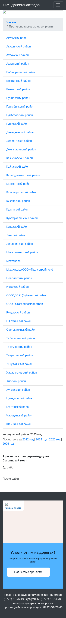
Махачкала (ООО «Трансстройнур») (29, 269)
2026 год (8, 443)
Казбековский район (19, 158)
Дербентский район (19, 140)
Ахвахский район (17, 55)
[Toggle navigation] (58, 4)
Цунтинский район (18, 406)
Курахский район (17, 226)
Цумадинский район (19, 398)
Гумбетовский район (19, 115)
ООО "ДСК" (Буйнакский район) (26, 295)
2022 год (28, 439)
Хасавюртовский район (21, 372)
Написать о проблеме (28, 572)
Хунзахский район (18, 389)
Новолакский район (19, 278)
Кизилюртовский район (21, 192)
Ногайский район (17, 286)
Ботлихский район (18, 89)
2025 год (54, 439)
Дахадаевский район (20, 132)
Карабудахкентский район (23, 175)
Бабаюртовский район (21, 72)
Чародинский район (19, 415)
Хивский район (16, 381)
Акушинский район (18, 46)
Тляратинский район (19, 355)
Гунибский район (17, 123)
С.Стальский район (19, 321)
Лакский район (16, 235)
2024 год (41, 439)
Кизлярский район (18, 200)
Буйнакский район (18, 97)
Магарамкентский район (22, 252)
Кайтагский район (17, 166)
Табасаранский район (20, 338)
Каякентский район (18, 183)
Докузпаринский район (21, 149)
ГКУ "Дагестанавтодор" (22, 5)
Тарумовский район (19, 346)
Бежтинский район (18, 80)
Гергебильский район (20, 106)
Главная (10, 22)
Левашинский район (19, 243)
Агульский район (17, 37)
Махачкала (13, 261)
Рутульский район (18, 312)
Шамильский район (19, 424)
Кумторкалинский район (22, 218)
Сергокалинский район (21, 329)
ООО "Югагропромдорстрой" (25, 303)
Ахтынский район (17, 63)
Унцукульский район (19, 363)
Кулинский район (17, 209)
